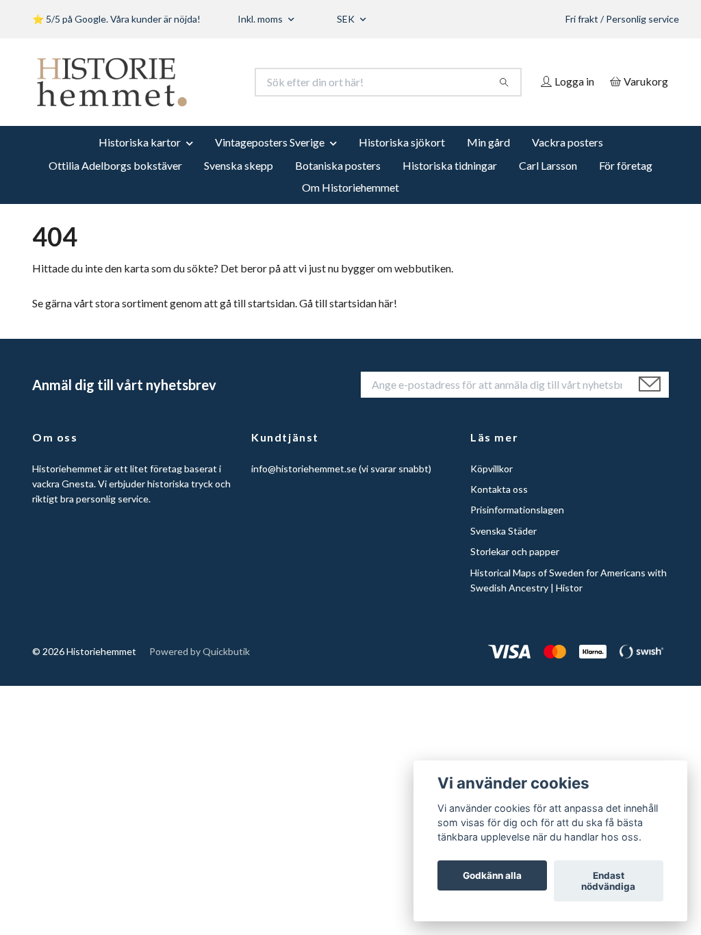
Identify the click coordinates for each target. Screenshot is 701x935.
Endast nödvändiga (608, 881)
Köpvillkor (491, 487)
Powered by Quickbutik (199, 670)
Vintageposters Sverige (269, 160)
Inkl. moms (261, 19)
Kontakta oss (499, 507)
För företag (625, 183)
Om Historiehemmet (350, 205)
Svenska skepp (238, 183)
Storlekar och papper (514, 570)
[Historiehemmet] (191, 82)
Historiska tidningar (450, 183)
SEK (347, 19)
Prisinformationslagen (517, 529)
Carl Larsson (548, 183)
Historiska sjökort (402, 160)
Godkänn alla (492, 875)
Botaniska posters (338, 183)
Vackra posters (567, 160)
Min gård (488, 160)
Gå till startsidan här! (348, 321)
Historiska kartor (140, 160)
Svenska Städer (503, 549)
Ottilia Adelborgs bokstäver (115, 183)
